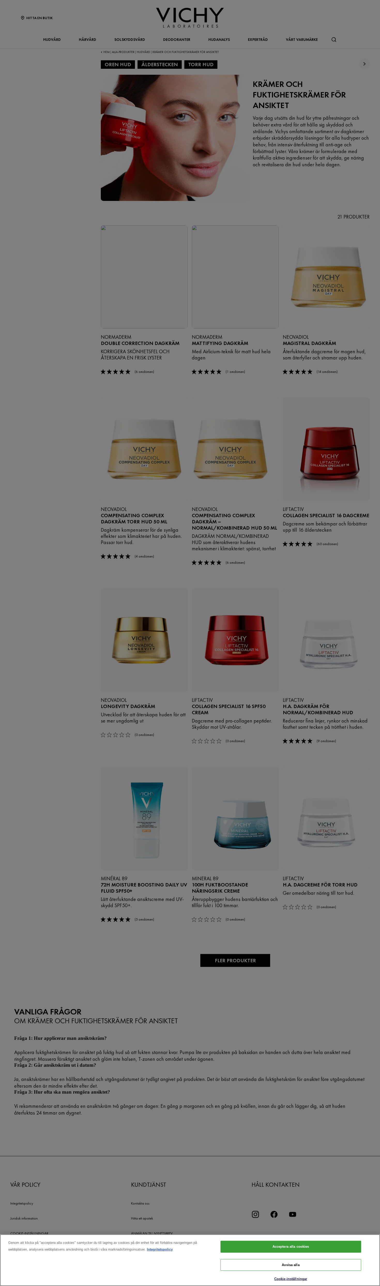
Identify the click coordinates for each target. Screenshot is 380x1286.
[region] (190, 1260)
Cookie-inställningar (290, 1279)
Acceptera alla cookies (290, 1247)
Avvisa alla (290, 1265)
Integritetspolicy (160, 1249)
